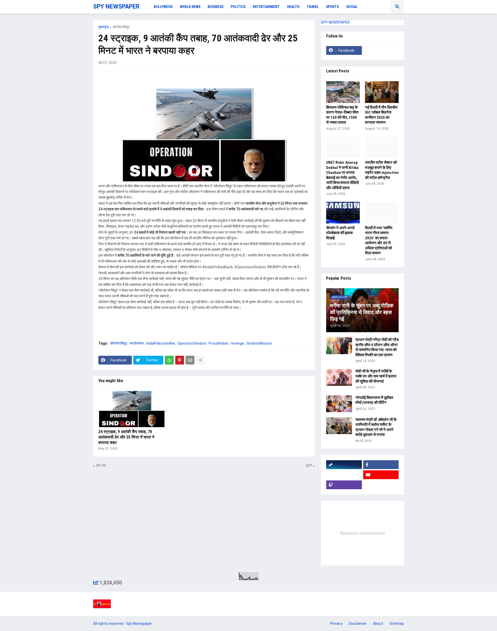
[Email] (190, 360)
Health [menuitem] (293, 7)
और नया (101, 465)
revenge (237, 343)
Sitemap (397, 623)
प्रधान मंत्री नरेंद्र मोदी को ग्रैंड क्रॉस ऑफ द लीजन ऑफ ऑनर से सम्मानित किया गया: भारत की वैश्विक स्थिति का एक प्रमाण (377, 347)
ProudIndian (218, 343)
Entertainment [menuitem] (266, 7)
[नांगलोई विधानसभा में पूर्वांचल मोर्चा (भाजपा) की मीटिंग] (339, 403)
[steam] (344, 464)
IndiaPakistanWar (160, 343)
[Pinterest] (179, 360)
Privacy (336, 623)
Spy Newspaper (139, 623)
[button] (397, 6)
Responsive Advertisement (362, 533)
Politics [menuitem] (238, 7)
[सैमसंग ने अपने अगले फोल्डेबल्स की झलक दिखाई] (343, 213)
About (378, 623)
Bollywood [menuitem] (163, 7)
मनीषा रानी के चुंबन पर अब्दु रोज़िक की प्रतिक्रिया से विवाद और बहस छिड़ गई (361, 312)
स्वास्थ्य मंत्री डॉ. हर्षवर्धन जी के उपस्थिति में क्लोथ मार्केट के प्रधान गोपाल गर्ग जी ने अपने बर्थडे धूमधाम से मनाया (376, 427)
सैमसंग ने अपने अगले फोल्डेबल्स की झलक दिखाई (340, 233)
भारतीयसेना (136, 343)
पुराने (309, 465)
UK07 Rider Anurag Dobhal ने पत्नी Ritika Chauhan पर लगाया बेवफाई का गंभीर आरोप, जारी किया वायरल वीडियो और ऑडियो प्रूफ (342, 175)
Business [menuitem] (215, 7)
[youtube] (381, 474)
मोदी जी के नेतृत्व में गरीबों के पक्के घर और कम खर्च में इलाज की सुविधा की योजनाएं (375, 376)
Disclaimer (358, 623)
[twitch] (344, 484)
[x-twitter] (344, 474)
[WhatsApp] (169, 360)
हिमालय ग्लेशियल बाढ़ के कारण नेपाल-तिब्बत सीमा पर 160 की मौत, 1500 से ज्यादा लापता (342, 115)
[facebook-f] (381, 464)
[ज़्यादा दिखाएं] (200, 360)
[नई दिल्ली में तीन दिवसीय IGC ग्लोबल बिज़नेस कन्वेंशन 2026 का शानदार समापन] (382, 92)
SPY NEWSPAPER (116, 6)
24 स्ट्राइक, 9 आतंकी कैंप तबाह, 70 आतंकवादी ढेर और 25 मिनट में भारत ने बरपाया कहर (126, 437)
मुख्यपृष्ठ (103, 27)
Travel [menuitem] (313, 7)
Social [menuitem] (351, 7)
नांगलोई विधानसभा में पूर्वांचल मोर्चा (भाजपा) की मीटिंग (374, 400)
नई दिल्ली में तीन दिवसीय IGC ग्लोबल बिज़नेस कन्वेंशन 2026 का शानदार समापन (381, 115)
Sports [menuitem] (332, 7)
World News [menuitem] (190, 7)
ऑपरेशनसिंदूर (121, 27)
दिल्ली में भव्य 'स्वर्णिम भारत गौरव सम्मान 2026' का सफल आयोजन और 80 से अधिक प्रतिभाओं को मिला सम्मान (378, 241)
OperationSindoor (191, 343)
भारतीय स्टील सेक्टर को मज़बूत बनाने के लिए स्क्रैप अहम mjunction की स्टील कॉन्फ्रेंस (382, 170)
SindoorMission (259, 343)
